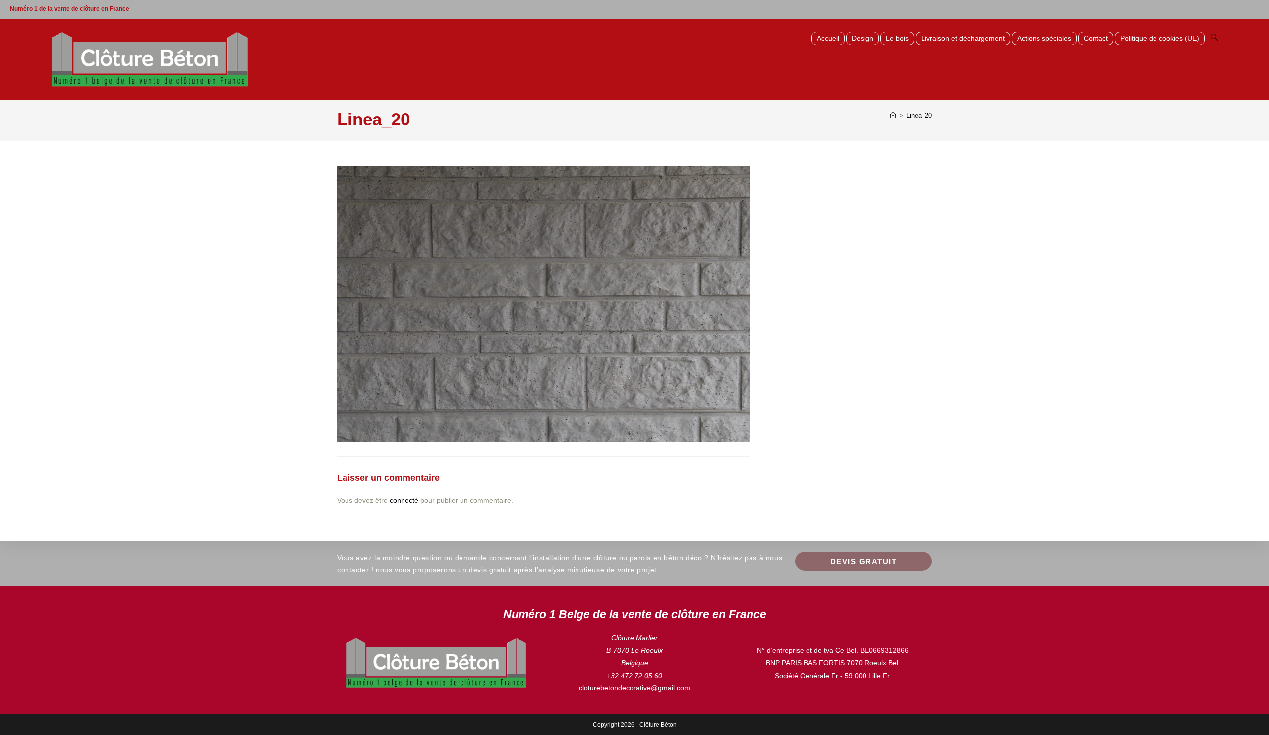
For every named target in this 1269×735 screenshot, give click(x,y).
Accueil (828, 38)
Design (862, 38)
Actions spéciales (1044, 38)
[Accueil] (893, 115)
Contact (1096, 38)
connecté (404, 500)
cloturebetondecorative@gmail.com (634, 688)
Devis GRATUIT (863, 561)
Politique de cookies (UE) (1159, 38)
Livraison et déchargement (963, 38)
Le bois (897, 38)
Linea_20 (919, 115)
